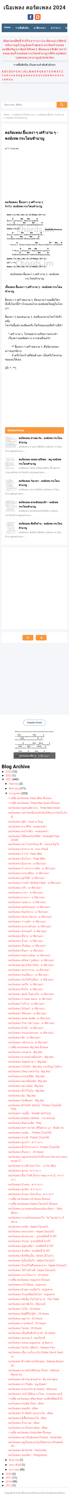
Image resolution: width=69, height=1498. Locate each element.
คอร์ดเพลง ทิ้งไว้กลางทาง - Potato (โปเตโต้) (34, 1147)
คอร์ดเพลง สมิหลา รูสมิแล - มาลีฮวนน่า (31, 960)
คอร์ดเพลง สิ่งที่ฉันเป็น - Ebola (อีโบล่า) (31, 1255)
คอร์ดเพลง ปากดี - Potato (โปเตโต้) (28, 1137)
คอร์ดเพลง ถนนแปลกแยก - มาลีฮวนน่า (31, 1032)
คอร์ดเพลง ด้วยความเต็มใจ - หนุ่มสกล (30, 1289)
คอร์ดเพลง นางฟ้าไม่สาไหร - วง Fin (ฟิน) (32, 1165)
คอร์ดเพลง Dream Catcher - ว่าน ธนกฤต (31, 1118)
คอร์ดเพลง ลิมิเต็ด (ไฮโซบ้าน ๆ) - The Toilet (33, 1299)
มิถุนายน (14, 1459)
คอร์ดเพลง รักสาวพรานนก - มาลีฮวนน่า (31, 1023)
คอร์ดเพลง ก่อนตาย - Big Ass (25, 1052)
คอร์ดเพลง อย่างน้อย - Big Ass (25, 1086)
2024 (9, 771)
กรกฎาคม (15, 793)
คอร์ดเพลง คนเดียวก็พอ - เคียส (26, 1403)
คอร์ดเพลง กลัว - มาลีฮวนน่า (25, 887)
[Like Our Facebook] (30, 16)
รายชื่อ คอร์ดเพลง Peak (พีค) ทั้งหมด (29, 798)
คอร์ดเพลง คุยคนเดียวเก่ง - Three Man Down (34, 807)
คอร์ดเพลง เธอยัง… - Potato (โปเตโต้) (30, 1132)
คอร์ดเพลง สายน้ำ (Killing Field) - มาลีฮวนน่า (34, 882)
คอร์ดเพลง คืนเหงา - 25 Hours (25, 1152)
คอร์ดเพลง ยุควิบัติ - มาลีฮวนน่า (26, 878)
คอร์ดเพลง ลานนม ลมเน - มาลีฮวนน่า (30, 999)
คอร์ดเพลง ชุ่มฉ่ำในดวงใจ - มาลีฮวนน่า (31, 994)
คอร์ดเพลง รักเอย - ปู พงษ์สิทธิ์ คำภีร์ (29, 1241)
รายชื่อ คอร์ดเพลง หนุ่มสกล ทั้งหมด (29, 1279)
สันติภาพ (56, 49)
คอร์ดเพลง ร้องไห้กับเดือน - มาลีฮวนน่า (31, 979)
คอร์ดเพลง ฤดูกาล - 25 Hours (25, 1318)
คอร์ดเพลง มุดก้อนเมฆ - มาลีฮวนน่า (29, 907)
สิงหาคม (14, 788)
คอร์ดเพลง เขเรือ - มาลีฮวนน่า (26, 984)
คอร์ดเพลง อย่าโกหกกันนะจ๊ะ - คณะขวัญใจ (33, 844)
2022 (9, 775)
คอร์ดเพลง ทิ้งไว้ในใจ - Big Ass (26, 1090)
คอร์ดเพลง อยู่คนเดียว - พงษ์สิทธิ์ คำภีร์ (30, 1246)
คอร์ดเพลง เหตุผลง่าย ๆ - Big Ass (27, 1061)
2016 (9, 1481)
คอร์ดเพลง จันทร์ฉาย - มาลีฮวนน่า (28, 911)
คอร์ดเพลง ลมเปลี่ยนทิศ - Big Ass (27, 1081)
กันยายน (14, 783)
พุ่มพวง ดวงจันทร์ (45, 45)
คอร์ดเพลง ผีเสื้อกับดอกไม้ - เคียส (27, 1418)
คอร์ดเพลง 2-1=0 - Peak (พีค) (25, 853)
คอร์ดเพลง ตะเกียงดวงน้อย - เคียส (27, 1427)
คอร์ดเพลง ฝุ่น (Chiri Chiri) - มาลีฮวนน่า (31, 965)
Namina (61, 1493)
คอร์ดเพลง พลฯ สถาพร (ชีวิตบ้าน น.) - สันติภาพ (35, 1127)
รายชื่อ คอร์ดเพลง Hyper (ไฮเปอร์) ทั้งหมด (32, 1203)
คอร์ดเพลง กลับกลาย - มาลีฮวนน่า (28, 1042)
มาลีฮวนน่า (50, 41)
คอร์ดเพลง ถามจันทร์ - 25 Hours (27, 1323)
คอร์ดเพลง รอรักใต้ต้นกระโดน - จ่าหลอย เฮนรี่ (35, 1393)
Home (7, 27)
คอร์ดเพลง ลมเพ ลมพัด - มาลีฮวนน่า (29, 1018)
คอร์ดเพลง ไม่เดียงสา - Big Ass (26, 1100)
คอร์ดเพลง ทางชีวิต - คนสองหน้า (27, 826)
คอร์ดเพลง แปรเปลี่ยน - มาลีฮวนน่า (28, 873)
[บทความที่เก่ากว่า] (41, 637)
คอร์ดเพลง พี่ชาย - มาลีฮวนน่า (26, 936)
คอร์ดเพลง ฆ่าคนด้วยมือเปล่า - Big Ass (30, 1057)
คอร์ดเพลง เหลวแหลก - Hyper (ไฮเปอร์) (31, 1231)
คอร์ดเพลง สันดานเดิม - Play (25, 1123)
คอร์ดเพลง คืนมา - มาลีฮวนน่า (26, 950)
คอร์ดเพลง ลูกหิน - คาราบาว (25, 1189)
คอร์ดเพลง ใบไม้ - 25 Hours (24, 1308)
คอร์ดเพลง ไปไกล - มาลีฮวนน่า (26, 1003)
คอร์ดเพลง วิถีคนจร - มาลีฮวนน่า (27, 1013)
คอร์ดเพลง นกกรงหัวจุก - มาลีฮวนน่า (29, 926)
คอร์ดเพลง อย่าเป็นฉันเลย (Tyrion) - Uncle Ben (35, 1437)
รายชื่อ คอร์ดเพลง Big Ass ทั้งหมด (28, 1047)
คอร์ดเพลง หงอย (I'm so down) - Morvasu (32, 1389)
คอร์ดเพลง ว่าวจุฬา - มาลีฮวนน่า (27, 921)
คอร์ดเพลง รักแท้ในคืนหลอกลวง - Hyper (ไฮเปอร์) (37, 1265)
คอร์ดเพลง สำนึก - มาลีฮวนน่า (26, 1028)
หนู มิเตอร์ (27, 45)
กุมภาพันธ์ (15, 1464)
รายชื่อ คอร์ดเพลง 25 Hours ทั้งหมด (29, 1199)
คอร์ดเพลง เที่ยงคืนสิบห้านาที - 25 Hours (31, 1333)
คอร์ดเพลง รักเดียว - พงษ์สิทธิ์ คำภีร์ (29, 1250)
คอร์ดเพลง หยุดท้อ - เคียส (23, 1408)
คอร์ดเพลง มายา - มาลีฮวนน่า (25, 892)
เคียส (6, 41)
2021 (9, 779)
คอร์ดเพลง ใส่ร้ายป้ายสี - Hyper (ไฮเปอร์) (31, 1270)
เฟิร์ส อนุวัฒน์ (57, 53)
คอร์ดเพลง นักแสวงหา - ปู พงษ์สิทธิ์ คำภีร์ (32, 1236)
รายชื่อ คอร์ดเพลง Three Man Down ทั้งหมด (34, 803)
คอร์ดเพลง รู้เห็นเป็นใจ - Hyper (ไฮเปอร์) (31, 1260)
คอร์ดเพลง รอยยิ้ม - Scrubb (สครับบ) (29, 1113)
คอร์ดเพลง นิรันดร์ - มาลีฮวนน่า (26, 1008)
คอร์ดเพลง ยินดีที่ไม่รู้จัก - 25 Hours (28, 1313)
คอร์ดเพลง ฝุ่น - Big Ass (22, 1095)
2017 (9, 1477)
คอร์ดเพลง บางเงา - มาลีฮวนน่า (26, 897)
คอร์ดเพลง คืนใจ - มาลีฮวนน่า (25, 989)
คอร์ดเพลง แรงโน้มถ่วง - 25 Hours (28, 1275)
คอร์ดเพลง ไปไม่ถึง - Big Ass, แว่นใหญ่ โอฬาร (35, 1066)
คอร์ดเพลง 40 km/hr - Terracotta (27, 1450)
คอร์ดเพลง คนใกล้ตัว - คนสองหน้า (28, 831)
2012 (9, 1485)
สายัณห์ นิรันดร (26, 49)
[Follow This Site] (37, 16)
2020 (9, 1473)
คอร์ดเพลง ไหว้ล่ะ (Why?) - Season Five (31, 1347)
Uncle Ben (48, 57)
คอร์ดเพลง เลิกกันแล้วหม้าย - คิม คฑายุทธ (33, 1379)
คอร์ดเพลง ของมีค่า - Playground (27, 1455)
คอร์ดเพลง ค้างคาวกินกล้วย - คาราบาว (31, 1194)
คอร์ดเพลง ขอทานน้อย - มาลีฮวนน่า (29, 955)
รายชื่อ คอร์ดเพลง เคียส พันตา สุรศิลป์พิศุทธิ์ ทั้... (36, 1398)
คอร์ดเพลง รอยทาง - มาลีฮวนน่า (27, 902)
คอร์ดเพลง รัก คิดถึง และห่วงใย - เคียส (30, 1413)
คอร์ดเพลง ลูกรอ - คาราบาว (24, 1170)
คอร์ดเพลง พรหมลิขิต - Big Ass (26, 1076)
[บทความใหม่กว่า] (27, 637)
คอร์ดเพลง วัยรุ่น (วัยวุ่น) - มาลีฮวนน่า (30, 916)
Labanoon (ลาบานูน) (28, 57)
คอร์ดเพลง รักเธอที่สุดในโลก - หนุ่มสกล (31, 1294)
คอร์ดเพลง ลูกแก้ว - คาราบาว (25, 1142)
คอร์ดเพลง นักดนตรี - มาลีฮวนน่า (27, 931)
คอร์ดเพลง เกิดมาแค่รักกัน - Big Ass (29, 1071)
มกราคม (14, 1469)
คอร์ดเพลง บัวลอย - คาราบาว (25, 1184)
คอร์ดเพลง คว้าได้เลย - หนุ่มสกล (27, 1284)
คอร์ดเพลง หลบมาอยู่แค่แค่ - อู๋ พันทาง (30, 1342)
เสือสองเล (43, 49)
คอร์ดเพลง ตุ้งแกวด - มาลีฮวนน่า (27, 863)
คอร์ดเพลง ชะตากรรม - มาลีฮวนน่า (29, 969)
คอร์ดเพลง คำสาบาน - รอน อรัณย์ (28, 849)
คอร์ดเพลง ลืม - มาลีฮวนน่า (24, 1037)
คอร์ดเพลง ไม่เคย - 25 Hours (25, 1328)
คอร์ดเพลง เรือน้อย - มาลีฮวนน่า (27, 945)
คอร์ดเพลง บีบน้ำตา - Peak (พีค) (26, 858)
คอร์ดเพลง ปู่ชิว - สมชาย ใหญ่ (25, 821)
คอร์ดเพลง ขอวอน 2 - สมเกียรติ (26, 1337)
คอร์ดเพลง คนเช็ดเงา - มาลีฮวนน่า (28, 974)
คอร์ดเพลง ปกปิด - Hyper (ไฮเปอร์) (28, 1226)
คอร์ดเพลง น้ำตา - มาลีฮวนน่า (25, 940)
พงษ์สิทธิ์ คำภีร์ (19, 41)
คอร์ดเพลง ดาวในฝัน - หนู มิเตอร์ (27, 1384)
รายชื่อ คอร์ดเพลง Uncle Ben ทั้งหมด (29, 1432)
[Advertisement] (34, 93)
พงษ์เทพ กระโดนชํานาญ (32, 53)
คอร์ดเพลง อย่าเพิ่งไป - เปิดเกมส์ (26, 1304)
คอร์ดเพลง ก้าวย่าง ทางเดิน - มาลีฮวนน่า (32, 868)
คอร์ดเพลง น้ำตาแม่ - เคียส (23, 1422)
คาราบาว (36, 41)
